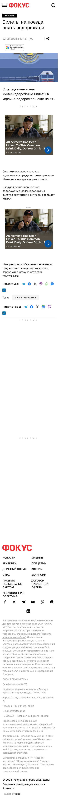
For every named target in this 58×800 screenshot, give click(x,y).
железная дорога (26, 297)
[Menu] (4, 5)
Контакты (8, 788)
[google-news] (51, 602)
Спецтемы (39, 563)
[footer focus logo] (17, 548)
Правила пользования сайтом (12, 584)
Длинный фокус (14, 569)
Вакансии (38, 574)
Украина (10, 15)
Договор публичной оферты (39, 584)
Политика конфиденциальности (22, 784)
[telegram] (23, 602)
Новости (8, 557)
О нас (6, 574)
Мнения (37, 557)
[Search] (53, 5)
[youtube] (33, 602)
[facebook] (5, 602)
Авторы (36, 569)
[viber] (42, 602)
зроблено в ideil (12, 794)
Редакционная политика (13, 594)
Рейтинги (9, 563)
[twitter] (14, 602)
